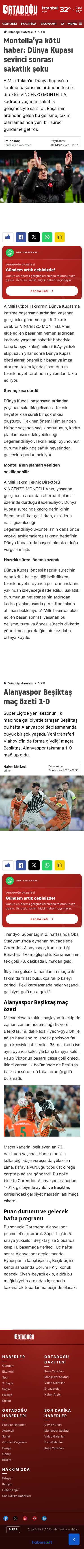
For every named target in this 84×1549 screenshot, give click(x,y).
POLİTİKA (29, 24)
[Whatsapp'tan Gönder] (47, 237)
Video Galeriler (54, 1382)
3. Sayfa (7, 1383)
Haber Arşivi (52, 1394)
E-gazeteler (52, 1388)
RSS (14, 1529)
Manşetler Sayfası (56, 1376)
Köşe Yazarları (54, 1371)
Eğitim (6, 1400)
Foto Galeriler (53, 1442)
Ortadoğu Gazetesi (20, 32)
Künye (6, 1478)
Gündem (8, 1365)
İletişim (7, 1484)
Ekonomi (8, 1371)
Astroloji (8, 1430)
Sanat (6, 1436)
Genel (6, 1453)
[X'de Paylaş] (34, 237)
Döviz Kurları (53, 1424)
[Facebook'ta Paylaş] (21, 237)
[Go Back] (74, 1539)
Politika (7, 1394)
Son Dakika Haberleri (16, 1495)
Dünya (6, 1448)
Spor (5, 1377)
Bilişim (6, 1459)
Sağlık (6, 1389)
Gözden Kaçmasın (14, 1442)
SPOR (41, 32)
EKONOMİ (48, 24)
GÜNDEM (9, 24)
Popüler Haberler (14, 1424)
